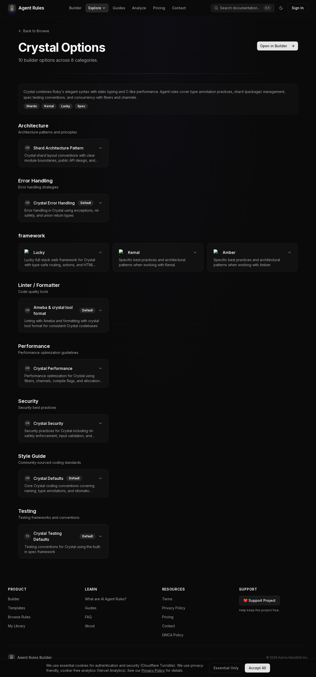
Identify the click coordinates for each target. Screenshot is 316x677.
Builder (75, 8)
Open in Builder (273, 46)
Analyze (139, 8)
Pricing (159, 8)
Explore (94, 8)
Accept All (257, 668)
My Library (16, 626)
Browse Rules (19, 617)
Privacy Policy (173, 608)
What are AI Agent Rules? (105, 599)
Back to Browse (36, 31)
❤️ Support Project (259, 600)
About (90, 626)
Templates (16, 608)
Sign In (298, 8)
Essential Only (226, 668)
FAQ (88, 617)
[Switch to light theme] (281, 7)
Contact (179, 8)
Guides (119, 8)
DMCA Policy (172, 635)
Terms (167, 599)
